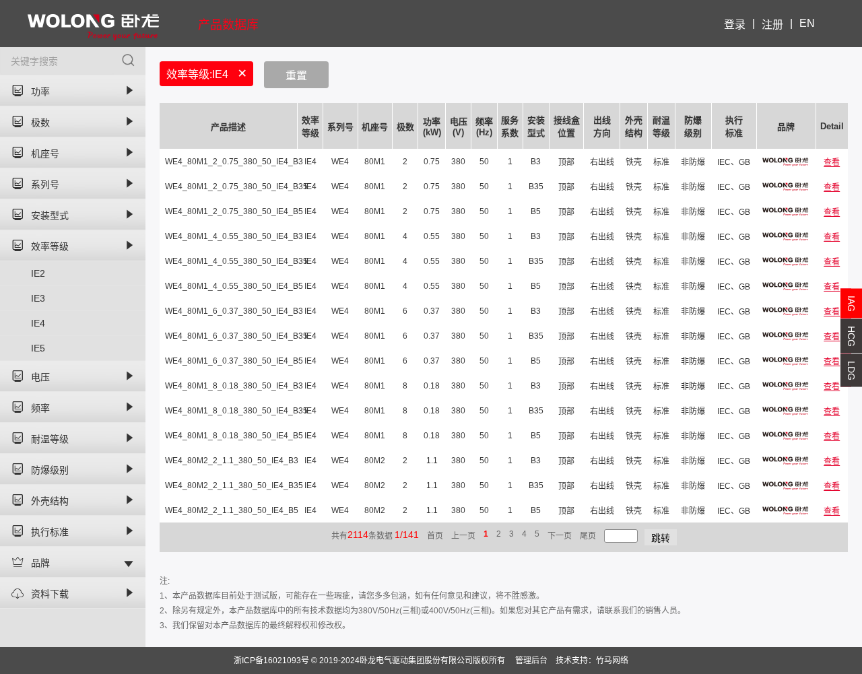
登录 (734, 24)
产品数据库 (228, 25)
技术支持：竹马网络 (592, 660)
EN (807, 23)
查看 (832, 162)
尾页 (588, 536)
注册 (772, 24)
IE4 (38, 323)
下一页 (560, 536)
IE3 (38, 298)
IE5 (38, 348)
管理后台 (531, 660)
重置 (296, 75)
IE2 (38, 273)
